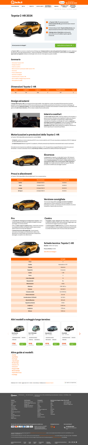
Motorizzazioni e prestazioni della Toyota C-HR (23, 68)
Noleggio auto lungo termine (73, 6)
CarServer (39, 413)
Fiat (51, 406)
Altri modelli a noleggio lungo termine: (21, 78)
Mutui (23, 6)
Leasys (38, 405)
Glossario (64, 9)
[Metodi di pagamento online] (22, 427)
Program (39, 415)
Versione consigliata (17, 74)
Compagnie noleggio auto (42, 409)
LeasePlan (39, 406)
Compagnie (74, 9)
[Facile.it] (16, 3)
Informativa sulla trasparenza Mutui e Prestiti (61, 442)
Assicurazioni (15, 6)
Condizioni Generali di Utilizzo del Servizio (16, 442)
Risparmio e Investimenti (48, 6)
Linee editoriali (69, 9)
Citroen (52, 405)
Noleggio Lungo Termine (15, 411)
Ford (51, 407)
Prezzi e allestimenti (17, 72)
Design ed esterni (16, 64)
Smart (52, 412)
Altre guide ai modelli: (17, 80)
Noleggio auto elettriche (28, 405)
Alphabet (39, 410)
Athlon (38, 411)
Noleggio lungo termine (28, 401)
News (60, 9)
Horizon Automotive (41, 416)
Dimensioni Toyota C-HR (18, 62)
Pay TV (12, 410)
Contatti (12, 416)
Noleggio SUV (26, 404)
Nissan (52, 410)
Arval (38, 403)
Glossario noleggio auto (68, 404)
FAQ (58, 9)
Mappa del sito (13, 418)
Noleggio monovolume (28, 406)
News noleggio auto (67, 403)
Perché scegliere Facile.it (15, 415)
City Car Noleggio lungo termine (30, 403)
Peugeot (52, 411)
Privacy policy (25, 442)
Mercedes (52, 409)
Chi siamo (13, 414)
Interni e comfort (16, 66)
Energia (56, 6)
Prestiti (32, 6)
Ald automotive (40, 401)
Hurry (38, 404)
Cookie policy (30, 442)
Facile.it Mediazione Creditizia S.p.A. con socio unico (47, 435)
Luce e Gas (13, 406)
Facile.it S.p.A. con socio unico (57, 437)
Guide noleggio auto (67, 401)
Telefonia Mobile (14, 409)
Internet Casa (13, 405)
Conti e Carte (39, 6)
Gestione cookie (35, 442)
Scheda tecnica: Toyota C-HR (19, 76)
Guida (56, 9)
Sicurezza (14, 70)
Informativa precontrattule (49, 442)
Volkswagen (53, 414)
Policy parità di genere (41, 442)
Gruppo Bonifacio (40, 414)
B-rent (38, 408)
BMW (51, 404)
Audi (51, 402)
